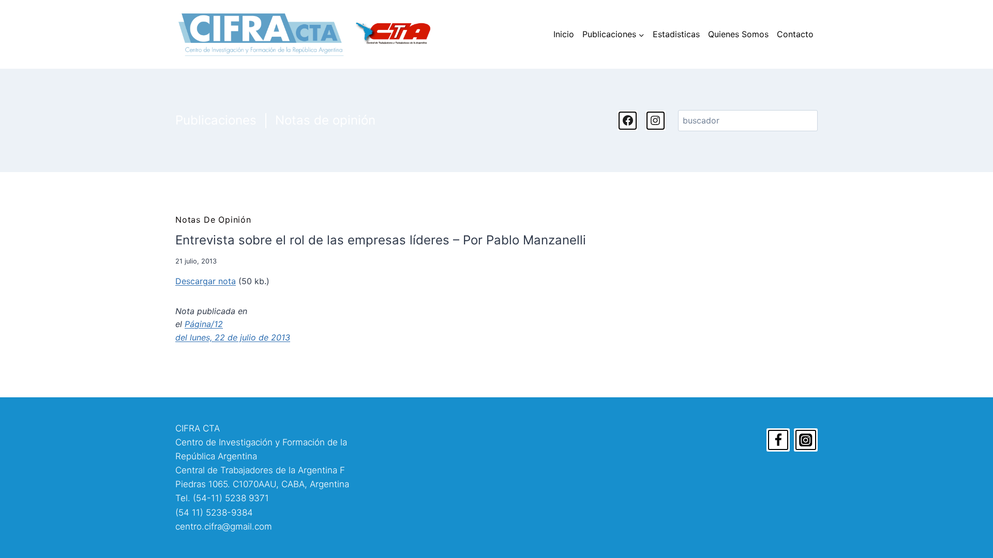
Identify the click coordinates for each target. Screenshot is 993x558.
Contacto (795, 34)
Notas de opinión (325, 120)
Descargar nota (205, 281)
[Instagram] (806, 440)
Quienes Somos (738, 34)
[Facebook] (778, 440)
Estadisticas (676, 34)
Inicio (563, 34)
